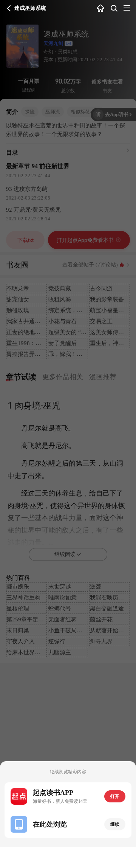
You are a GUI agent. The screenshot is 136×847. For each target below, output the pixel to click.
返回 (9, 8)
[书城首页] (100, 8)
